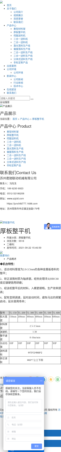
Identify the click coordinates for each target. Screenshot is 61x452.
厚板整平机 (19, 32)
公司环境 (11, 69)
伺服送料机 (19, 35)
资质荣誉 (18, 18)
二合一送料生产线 (23, 52)
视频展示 (18, 15)
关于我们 (11, 8)
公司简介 (18, 11)
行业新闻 (18, 82)
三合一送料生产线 (23, 55)
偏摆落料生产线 (22, 49)
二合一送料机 (21, 42)
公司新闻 (18, 79)
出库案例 (11, 65)
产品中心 (11, 25)
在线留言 (11, 89)
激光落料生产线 (22, 45)
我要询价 (4, 255)
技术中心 (18, 86)
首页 (9, 5)
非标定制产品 (21, 62)
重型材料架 (19, 28)
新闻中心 (11, 75)
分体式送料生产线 (23, 59)
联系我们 (18, 22)
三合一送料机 (21, 38)
